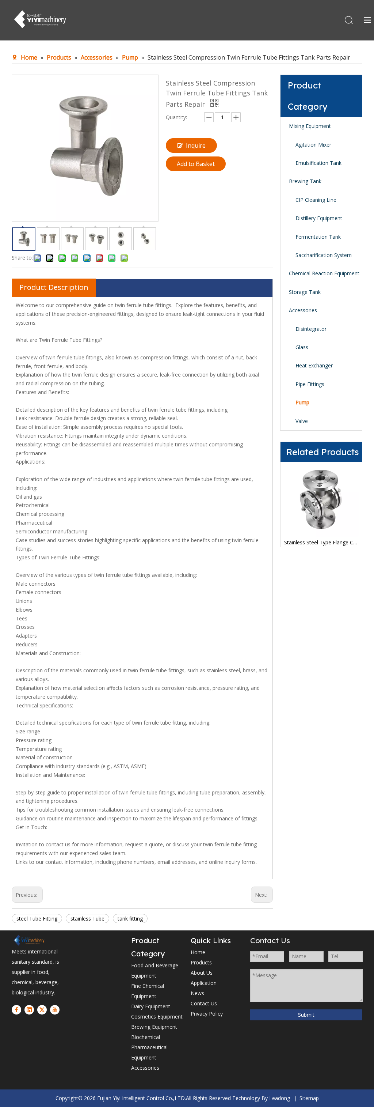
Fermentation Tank (318, 236)
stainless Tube (87, 918)
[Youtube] (55, 1010)
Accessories (303, 310)
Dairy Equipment (150, 1006)
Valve (301, 421)
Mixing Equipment (310, 125)
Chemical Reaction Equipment (324, 273)
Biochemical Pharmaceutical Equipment (149, 1047)
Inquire (196, 145)
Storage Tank (305, 291)
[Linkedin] (29, 1010)
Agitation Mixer (313, 144)
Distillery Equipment (318, 218)
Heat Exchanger (314, 365)
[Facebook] (16, 1010)
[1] (29, 940)
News (197, 993)
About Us (202, 972)
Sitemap (309, 1098)
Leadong (279, 1098)
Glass (301, 347)
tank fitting (130, 918)
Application (204, 982)
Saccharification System (323, 255)
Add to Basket (196, 164)
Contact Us (204, 1003)
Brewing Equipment (154, 1026)
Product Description (53, 287)
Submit (306, 1014)
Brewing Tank (305, 181)
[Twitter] (42, 1010)
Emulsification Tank (318, 162)
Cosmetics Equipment (157, 1016)
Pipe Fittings (309, 384)
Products (201, 962)
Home (198, 952)
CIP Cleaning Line (315, 199)
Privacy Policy (207, 1013)
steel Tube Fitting (36, 918)
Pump (302, 402)
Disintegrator (311, 328)
